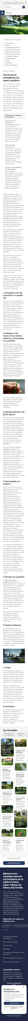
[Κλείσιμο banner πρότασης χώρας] (26, 2)
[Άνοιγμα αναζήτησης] (22, 13)
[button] (4, 929)
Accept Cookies (14, 1003)
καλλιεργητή (15, 473)
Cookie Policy (7, 1000)
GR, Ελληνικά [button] (8, 13)
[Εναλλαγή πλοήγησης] (26, 13)
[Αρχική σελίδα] (2, 12)
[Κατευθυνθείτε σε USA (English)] (23, 7)
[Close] (23, 987)
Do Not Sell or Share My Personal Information (14, 1007)
